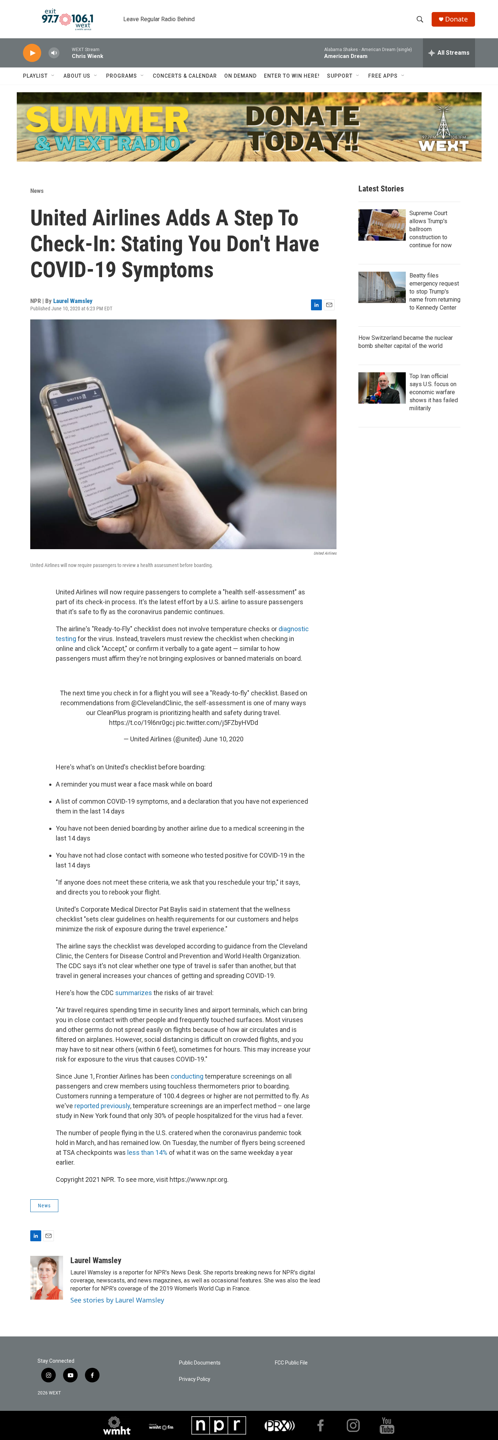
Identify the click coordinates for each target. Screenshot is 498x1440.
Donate (456, 19)
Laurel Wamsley (73, 300)
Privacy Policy (194, 1379)
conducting (187, 1076)
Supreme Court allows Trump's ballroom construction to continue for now (430, 229)
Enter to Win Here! (292, 76)
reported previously (102, 1106)
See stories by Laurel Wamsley (117, 1300)
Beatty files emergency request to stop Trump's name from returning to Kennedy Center (434, 291)
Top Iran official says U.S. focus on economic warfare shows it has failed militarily (433, 392)
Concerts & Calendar (185, 76)
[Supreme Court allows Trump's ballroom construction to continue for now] (382, 225)
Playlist (35, 76)
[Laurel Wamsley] (46, 1278)
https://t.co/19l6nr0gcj (142, 722)
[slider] (66, 53)
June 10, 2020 (223, 739)
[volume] (54, 53)
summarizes (134, 993)
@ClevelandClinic (156, 703)
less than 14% (147, 1152)
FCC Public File (291, 1363)
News (37, 190)
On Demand (240, 76)
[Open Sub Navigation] (53, 76)
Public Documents (200, 1363)
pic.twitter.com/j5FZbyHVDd (217, 722)
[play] (32, 53)
